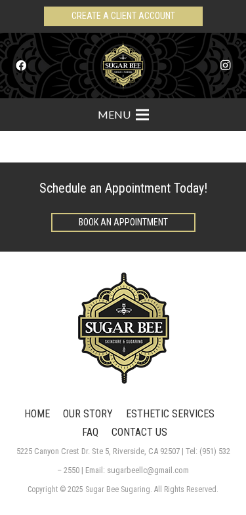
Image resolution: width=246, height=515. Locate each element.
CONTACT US (139, 432)
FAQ (90, 432)
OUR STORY (88, 414)
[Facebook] (20, 65)
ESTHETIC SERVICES (170, 414)
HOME (37, 414)
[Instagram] (225, 65)
